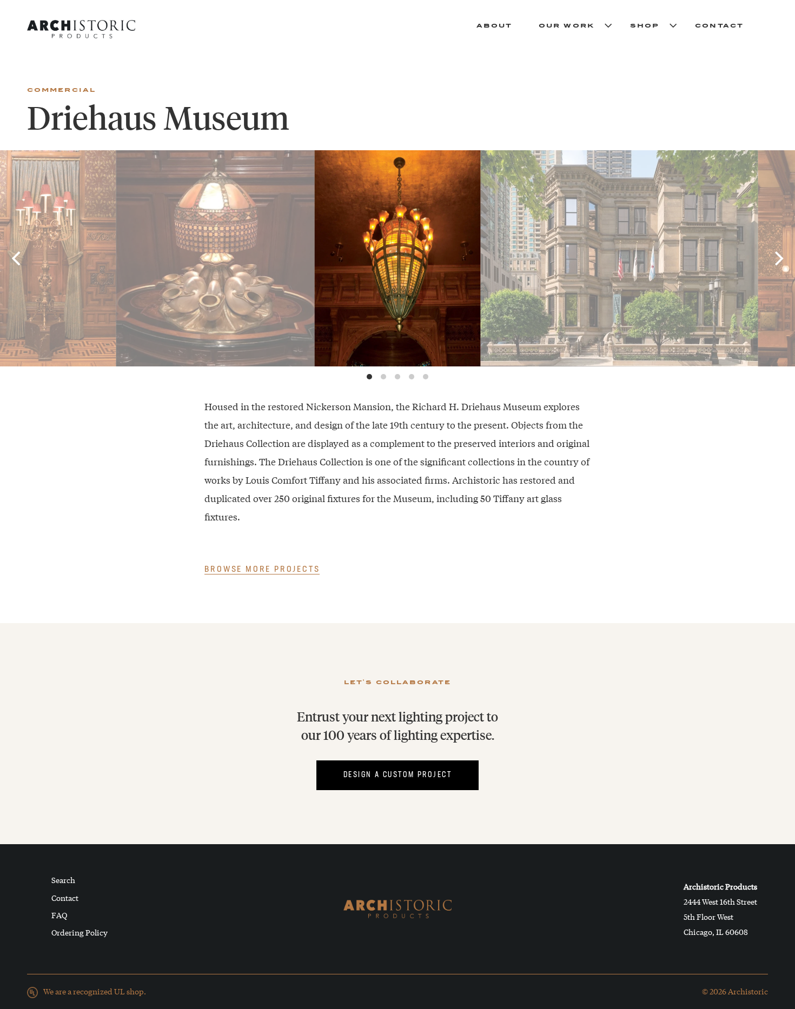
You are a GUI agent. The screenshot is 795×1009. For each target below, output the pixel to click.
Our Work (566, 25)
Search (63, 879)
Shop (644, 25)
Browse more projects (262, 569)
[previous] (17, 258)
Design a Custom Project (397, 775)
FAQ (59, 915)
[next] (778, 258)
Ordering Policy (79, 932)
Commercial (61, 89)
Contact (719, 25)
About (494, 25)
